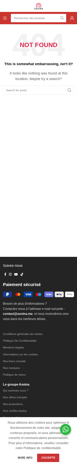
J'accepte (48, 457)
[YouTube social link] (16, 274)
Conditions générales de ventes (22, 333)
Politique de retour (14, 374)
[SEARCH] (69, 90)
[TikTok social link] (21, 274)
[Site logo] (38, 5)
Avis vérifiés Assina (15, 410)
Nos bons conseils (14, 361)
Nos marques (11, 367)
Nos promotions (13, 404)
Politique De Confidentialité (20, 340)
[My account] (72, 18)
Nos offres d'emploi (15, 397)
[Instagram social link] (10, 274)
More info (25, 457)
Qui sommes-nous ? (15, 390)
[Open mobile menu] (5, 18)
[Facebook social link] (5, 274)
